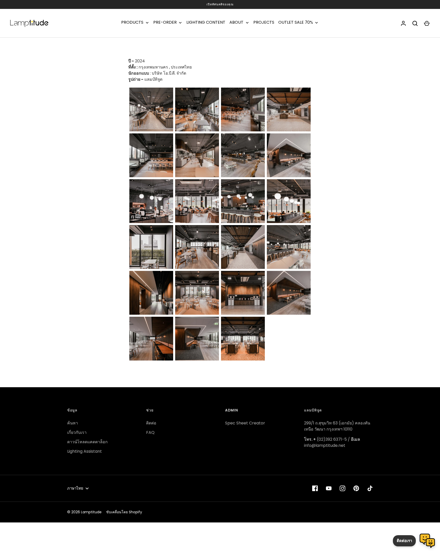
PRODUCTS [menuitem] (132, 22)
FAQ (150, 432)
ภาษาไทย (75, 488)
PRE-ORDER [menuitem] (165, 22)
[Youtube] (328, 488)
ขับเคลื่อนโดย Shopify (124, 512)
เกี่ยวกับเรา (77, 432)
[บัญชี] (403, 23)
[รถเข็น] (426, 23)
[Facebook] (315, 488)
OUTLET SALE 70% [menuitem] (295, 22)
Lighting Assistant (84, 451)
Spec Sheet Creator (245, 423)
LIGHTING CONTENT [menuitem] (205, 22)
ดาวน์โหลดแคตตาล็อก (87, 442)
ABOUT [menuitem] (236, 22)
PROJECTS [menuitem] (263, 22)
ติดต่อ (151, 423)
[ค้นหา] (415, 23)
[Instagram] (342, 488)
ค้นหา (72, 423)
